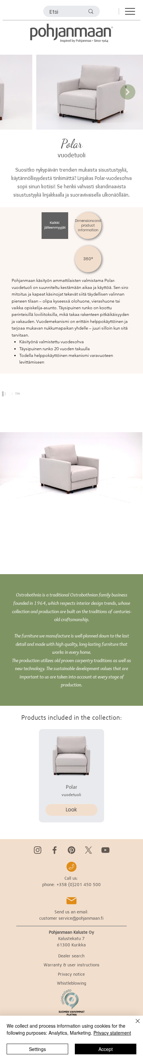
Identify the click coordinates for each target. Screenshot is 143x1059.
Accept (105, 1049)
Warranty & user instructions (71, 964)
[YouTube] (105, 850)
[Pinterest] (71, 850)
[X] (88, 850)
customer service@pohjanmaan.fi (71, 918)
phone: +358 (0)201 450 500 (71, 884)
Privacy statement (112, 1032)
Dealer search (71, 955)
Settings (37, 1049)
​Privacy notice (71, 974)
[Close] (134, 1025)
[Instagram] (38, 850)
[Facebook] (55, 850)
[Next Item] (127, 92)
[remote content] (71, 474)
